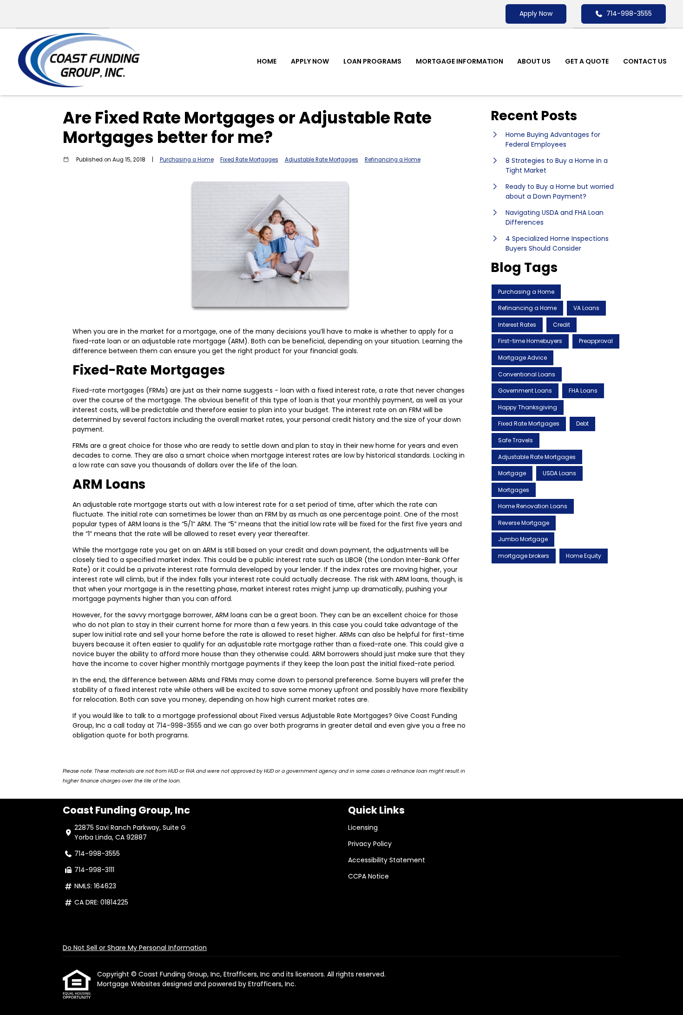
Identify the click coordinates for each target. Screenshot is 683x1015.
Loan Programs (372, 61)
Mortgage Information (459, 61)
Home (266, 61)
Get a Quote (587, 61)
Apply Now (535, 13)
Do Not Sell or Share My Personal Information (135, 947)
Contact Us (645, 61)
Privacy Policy (370, 843)
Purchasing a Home (187, 159)
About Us (534, 61)
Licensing (363, 827)
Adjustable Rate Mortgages (321, 159)
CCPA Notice (368, 876)
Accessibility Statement (386, 860)
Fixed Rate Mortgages (249, 159)
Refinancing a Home (392, 159)
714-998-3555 (629, 13)
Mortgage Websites (129, 984)
